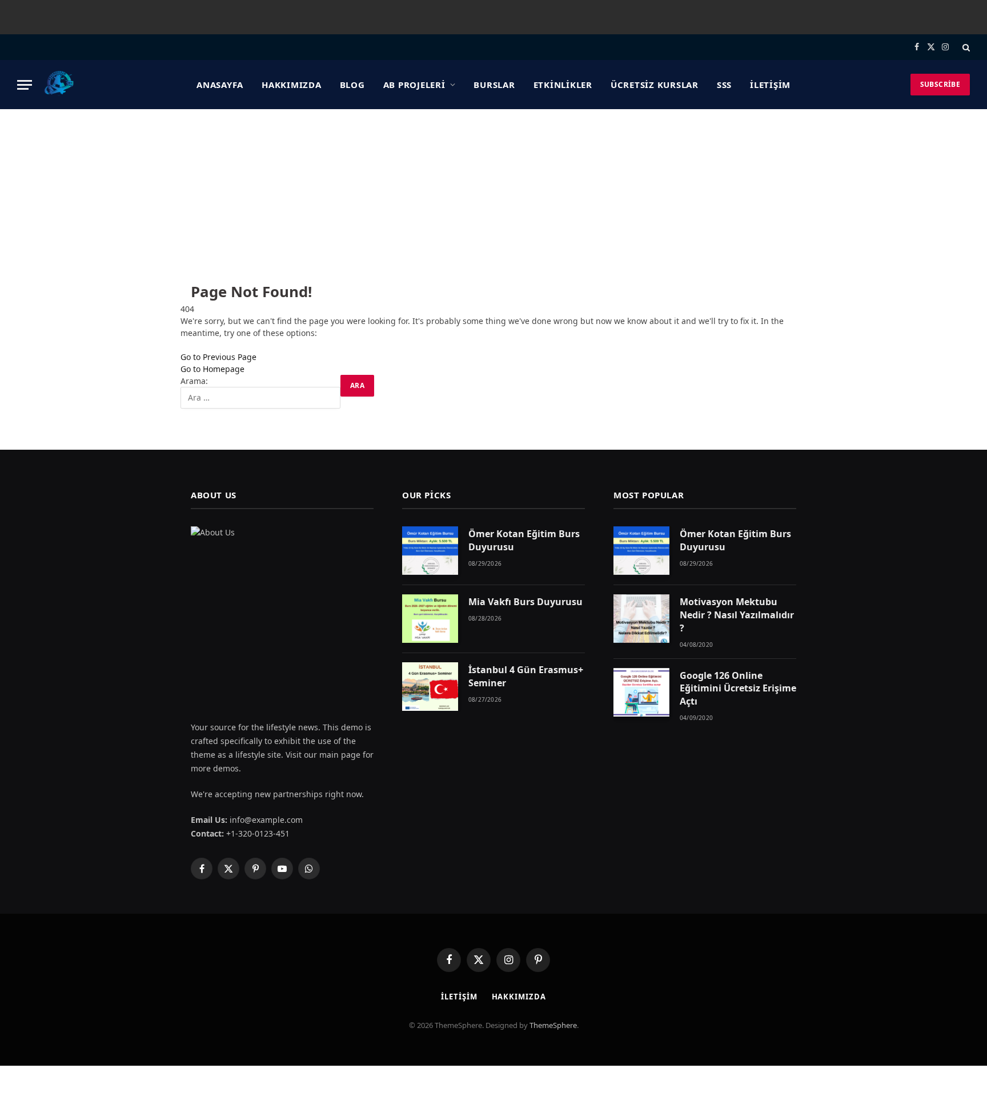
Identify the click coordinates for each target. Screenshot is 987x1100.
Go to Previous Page (218, 356)
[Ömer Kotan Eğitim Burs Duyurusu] (430, 550)
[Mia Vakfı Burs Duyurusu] (430, 618)
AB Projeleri (414, 84)
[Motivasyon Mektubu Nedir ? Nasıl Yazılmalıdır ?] (641, 618)
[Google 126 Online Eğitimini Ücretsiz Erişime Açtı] (641, 692)
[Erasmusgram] (59, 84)
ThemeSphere (553, 1025)
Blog (352, 84)
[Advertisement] (493, 195)
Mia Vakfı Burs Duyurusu (525, 601)
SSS (724, 84)
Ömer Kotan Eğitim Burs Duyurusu (524, 540)
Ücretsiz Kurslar (655, 84)
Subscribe (940, 84)
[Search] (965, 47)
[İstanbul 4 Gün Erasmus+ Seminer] (430, 686)
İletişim (770, 84)
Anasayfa (219, 84)
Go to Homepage (212, 368)
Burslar (494, 84)
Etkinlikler (562, 84)
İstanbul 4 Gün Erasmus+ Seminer (525, 676)
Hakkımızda (292, 84)
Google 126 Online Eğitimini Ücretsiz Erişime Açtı (738, 688)
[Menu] (24, 85)
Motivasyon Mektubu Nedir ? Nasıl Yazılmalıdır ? (737, 614)
